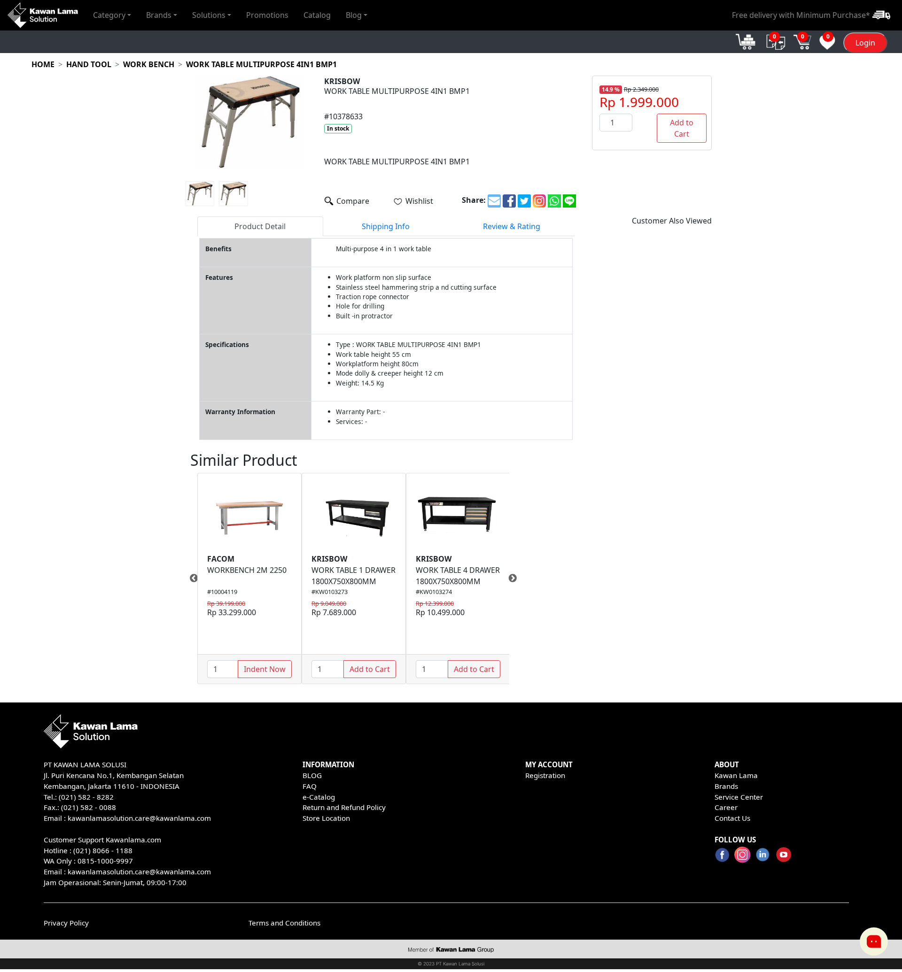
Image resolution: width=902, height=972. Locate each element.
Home (42, 64)
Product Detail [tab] (260, 226)
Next (516, 578)
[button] (112, 15)
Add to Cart (681, 128)
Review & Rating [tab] (511, 226)
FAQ (310, 786)
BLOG (312, 775)
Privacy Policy (66, 922)
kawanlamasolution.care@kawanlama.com (139, 818)
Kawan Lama (736, 775)
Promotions (267, 15)
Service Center (739, 797)
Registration (545, 775)
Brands (726, 786)
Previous (190, 578)
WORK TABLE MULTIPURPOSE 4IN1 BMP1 (261, 64)
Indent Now (265, 669)
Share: (474, 200)
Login (865, 43)
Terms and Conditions (284, 922)
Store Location (326, 818)
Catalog (317, 15)
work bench (148, 64)
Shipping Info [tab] (386, 226)
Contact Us (732, 818)
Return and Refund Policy (344, 807)
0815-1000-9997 (105, 860)
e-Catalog (319, 797)
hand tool (88, 64)
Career (726, 807)
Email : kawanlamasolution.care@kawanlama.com (127, 871)
